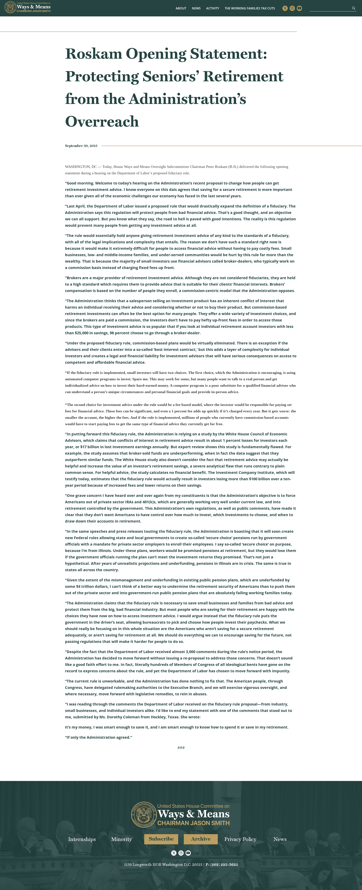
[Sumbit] (353, 8)
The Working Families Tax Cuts (250, 8)
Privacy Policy (240, 839)
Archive (201, 839)
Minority (121, 839)
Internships (82, 839)
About (181, 8)
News (196, 8)
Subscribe (161, 839)
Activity (212, 8)
